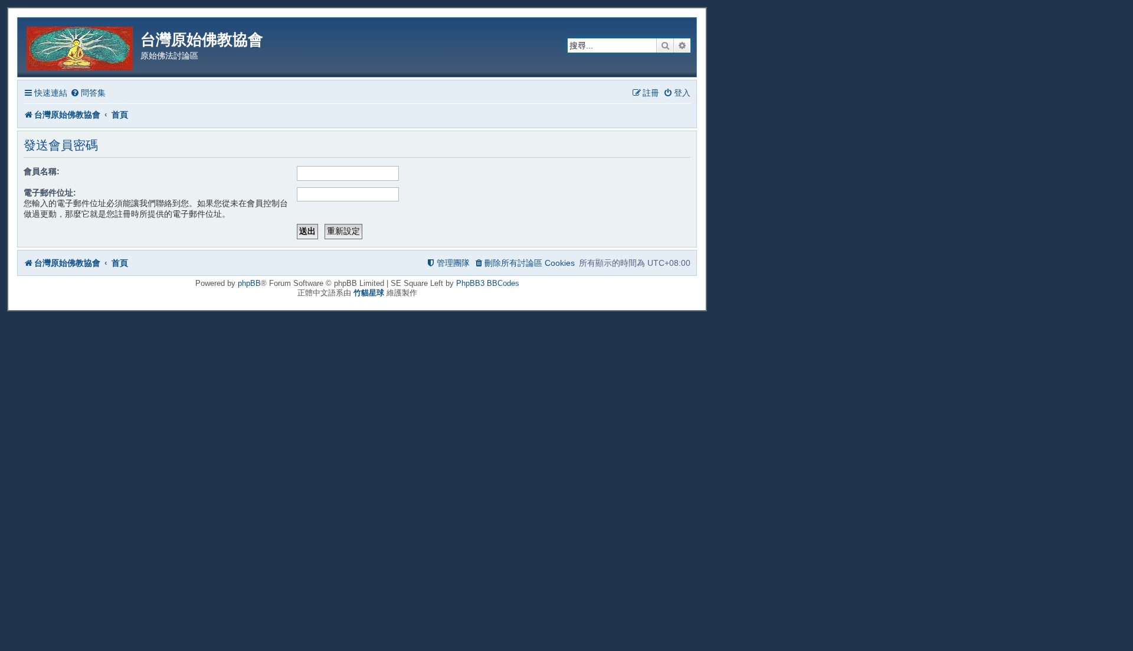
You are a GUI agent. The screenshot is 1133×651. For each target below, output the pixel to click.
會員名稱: (42, 171)
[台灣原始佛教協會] (80, 46)
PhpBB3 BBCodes (487, 283)
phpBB (249, 283)
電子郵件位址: (50, 192)
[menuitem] (88, 93)
